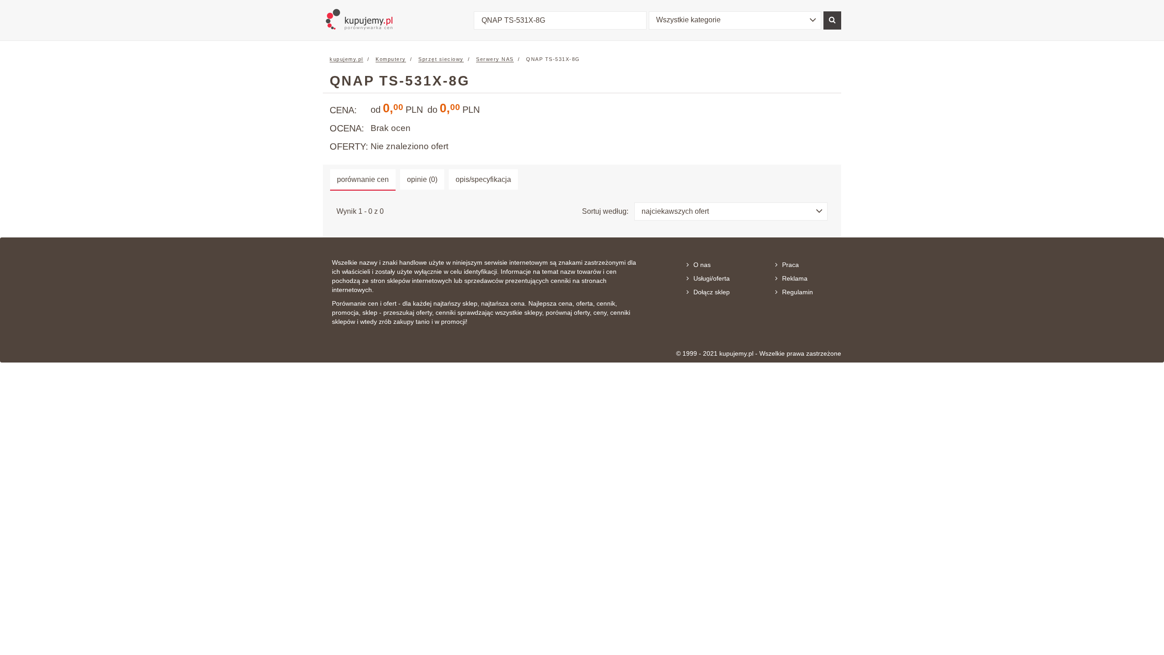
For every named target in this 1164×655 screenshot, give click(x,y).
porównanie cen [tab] (363, 179)
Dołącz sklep (711, 292)
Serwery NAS (495, 59)
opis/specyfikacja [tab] (483, 179)
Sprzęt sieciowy (441, 59)
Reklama (795, 278)
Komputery (391, 59)
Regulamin (797, 292)
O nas (702, 264)
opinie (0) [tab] (422, 179)
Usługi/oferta (711, 278)
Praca (790, 264)
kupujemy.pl (346, 59)
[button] (735, 20)
